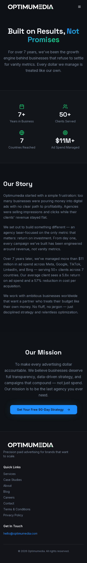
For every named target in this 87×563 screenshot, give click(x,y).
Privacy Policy (13, 515)
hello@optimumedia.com (20, 533)
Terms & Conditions (16, 509)
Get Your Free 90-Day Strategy (40, 409)
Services (9, 474)
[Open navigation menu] (79, 7)
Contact (8, 503)
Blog (6, 491)
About (7, 485)
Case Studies (12, 479)
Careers (9, 497)
